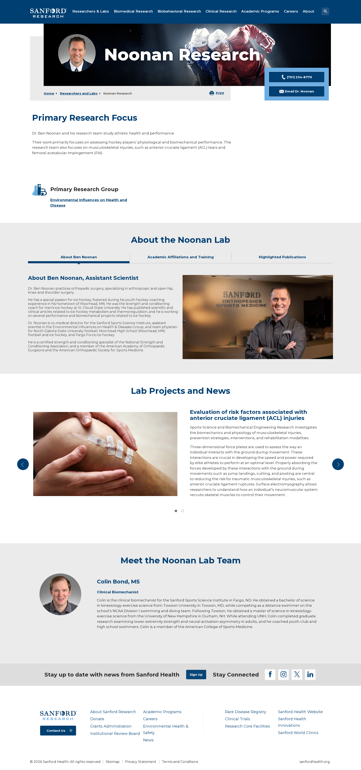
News (148, 740)
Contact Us (56, 731)
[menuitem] (90, 11)
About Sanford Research (113, 711)
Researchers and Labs (79, 93)
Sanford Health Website (300, 711)
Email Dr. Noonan (299, 91)
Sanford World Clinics (298, 732)
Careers (150, 718)
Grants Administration (111, 726)
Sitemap (112, 762)
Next (338, 466)
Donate (97, 718)
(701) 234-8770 (299, 77)
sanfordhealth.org (315, 762)
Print (220, 93)
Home (49, 93)
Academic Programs (162, 711)
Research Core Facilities (247, 726)
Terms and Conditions (180, 762)
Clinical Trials (237, 718)
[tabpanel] (180, 317)
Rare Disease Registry (245, 711)
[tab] (79, 259)
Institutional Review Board (115, 733)
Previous (23, 466)
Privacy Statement (140, 762)
